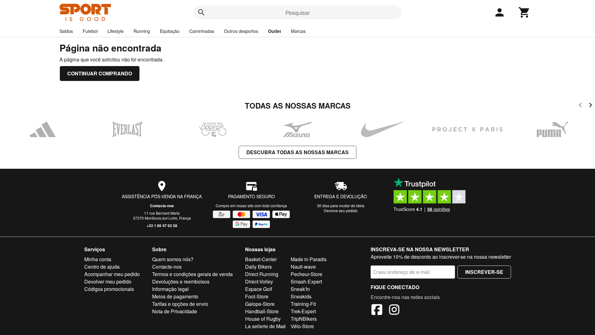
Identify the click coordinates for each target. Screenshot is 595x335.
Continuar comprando (99, 73)
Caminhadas (201, 31)
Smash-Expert (306, 281)
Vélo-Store (302, 326)
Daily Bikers (258, 266)
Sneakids (301, 296)
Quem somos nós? (172, 259)
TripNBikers (304, 318)
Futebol (90, 31)
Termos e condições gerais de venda (192, 274)
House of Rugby (263, 318)
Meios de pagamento (175, 296)
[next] (590, 105)
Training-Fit (303, 303)
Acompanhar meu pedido (112, 274)
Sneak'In (300, 289)
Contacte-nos (162, 205)
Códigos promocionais (109, 289)
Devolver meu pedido (107, 281)
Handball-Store (262, 311)
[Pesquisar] (201, 12)
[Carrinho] (524, 12)
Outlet (274, 31)
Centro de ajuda (102, 266)
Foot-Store (256, 296)
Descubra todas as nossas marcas (297, 152)
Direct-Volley (259, 281)
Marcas (298, 31)
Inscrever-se (484, 271)
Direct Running (261, 274)
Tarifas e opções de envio (180, 303)
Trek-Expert (303, 311)
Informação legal (170, 289)
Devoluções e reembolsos (180, 281)
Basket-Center (261, 259)
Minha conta (97, 259)
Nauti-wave (303, 266)
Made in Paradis (309, 259)
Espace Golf (258, 289)
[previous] (580, 105)
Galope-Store (260, 303)
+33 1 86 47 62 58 (162, 225)
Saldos (66, 31)
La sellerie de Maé (265, 326)
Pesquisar (297, 12)
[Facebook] (377, 310)
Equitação (169, 31)
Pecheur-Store (306, 274)
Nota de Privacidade (174, 311)
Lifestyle (116, 31)
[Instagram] (394, 310)
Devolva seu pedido (341, 210)
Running (142, 31)
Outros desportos (241, 31)
